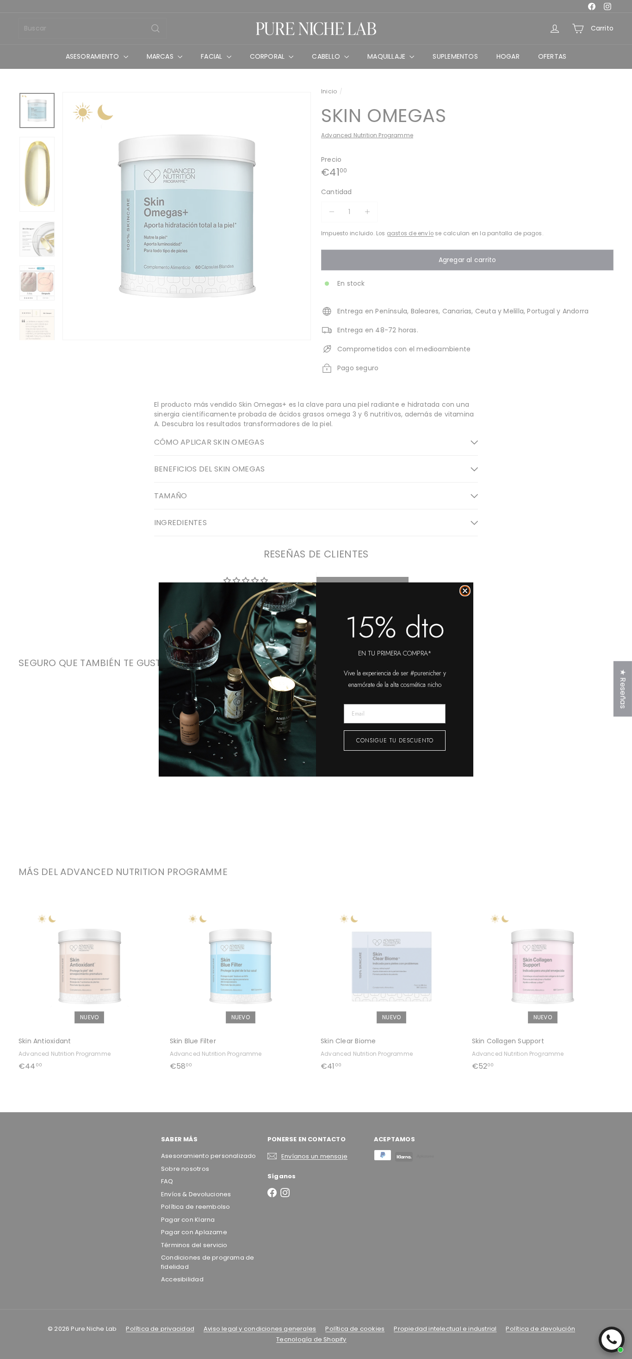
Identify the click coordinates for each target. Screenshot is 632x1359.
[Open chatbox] (612, 1340)
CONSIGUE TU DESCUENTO (395, 740)
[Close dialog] (465, 590)
